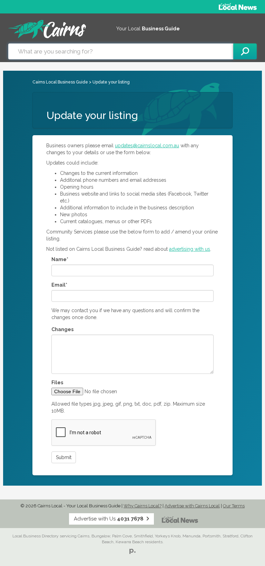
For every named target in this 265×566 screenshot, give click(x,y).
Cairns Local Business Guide (60, 82)
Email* (59, 285)
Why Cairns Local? (142, 505)
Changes (62, 329)
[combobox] (120, 51)
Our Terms (234, 505)
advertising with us (189, 249)
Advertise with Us (109, 519)
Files (57, 382)
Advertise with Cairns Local (192, 505)
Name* (59, 259)
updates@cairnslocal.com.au (147, 145)
